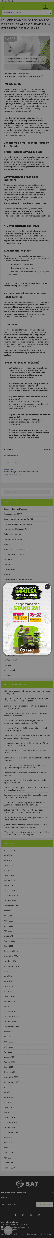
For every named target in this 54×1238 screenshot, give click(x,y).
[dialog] (27, 619)
